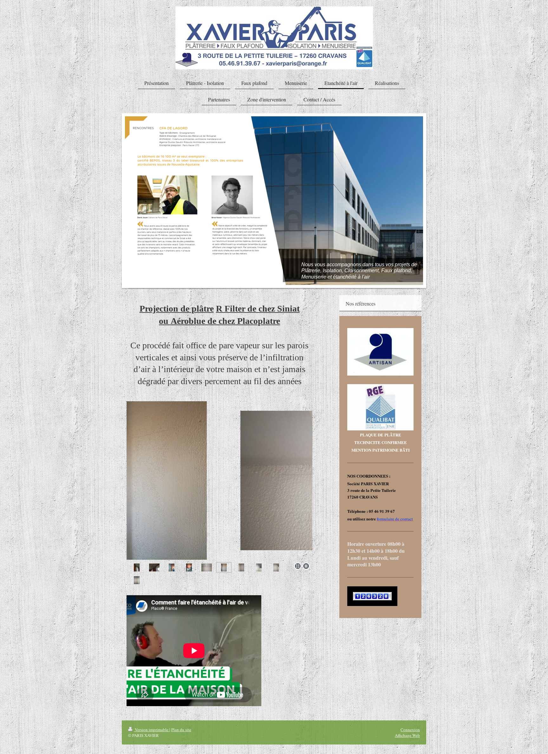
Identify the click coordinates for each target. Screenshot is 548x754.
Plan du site (181, 729)
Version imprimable (151, 729)
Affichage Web (407, 735)
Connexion (410, 729)
